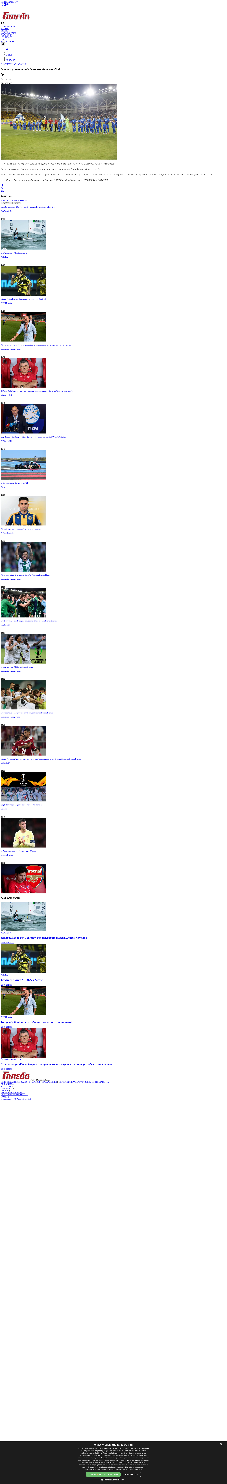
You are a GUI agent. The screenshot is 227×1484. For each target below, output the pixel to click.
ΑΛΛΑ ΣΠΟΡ (6, 35)
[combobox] (221, 1444)
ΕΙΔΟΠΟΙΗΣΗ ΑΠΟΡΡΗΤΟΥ (13, 1093)
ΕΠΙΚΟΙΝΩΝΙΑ (7, 1084)
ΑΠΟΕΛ (4, 975)
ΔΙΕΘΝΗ (4, 31)
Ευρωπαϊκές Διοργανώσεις (11, 1059)
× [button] (224, 1444)
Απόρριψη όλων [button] (131, 1474)
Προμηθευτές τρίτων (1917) (111, 1458)
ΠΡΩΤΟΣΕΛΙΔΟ (8, 2)
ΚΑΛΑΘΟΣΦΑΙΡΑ (8, 33)
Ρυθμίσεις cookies (121, 1469)
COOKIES (5, 1090)
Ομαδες (9, 55)
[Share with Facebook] (2, 185)
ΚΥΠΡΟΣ (5, 29)
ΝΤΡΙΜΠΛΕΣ (6, 37)
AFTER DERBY (7, 41)
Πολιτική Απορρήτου (135, 1469)
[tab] (6, 203)
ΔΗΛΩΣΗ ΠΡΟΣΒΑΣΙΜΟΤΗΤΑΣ (14, 1095)
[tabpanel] (113, 549)
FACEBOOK (89, 180)
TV (16, 2)
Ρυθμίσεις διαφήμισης (117, 1467)
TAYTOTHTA (6, 1086)
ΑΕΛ (15, 64)
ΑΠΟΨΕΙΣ (5, 39)
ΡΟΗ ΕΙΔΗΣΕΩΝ (8, 27)
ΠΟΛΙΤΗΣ (5, 1097)
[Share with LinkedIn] (2, 191)
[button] (113, 1479)
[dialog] (113, 1462)
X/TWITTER (103, 180)
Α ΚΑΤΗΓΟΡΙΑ (7, 64)
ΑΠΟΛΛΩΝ (10, 60)
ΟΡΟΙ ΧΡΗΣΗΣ (7, 1088)
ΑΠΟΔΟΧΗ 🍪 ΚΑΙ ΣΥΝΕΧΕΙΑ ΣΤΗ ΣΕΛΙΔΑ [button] (103, 1474)
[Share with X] (2, 188)
